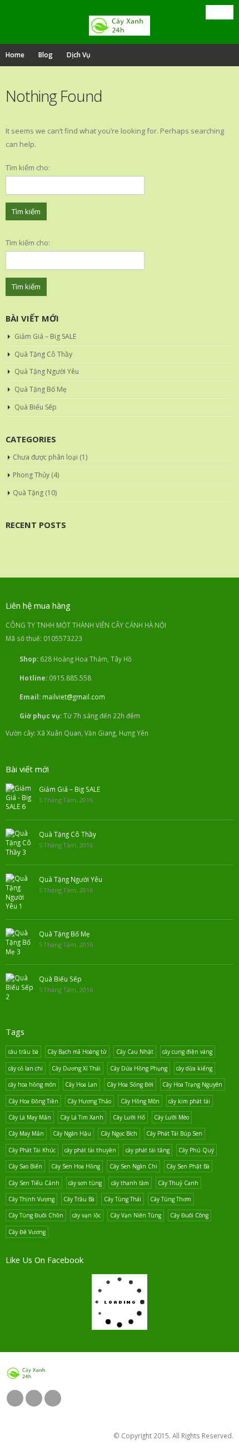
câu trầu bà (23, 1052)
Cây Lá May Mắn (29, 1117)
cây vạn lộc (86, 1215)
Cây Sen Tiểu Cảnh (33, 1183)
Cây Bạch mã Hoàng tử (77, 1052)
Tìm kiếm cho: (28, 167)
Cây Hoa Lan (81, 1084)
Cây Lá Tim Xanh (81, 1117)
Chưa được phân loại (45, 457)
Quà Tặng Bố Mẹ (40, 389)
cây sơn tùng (85, 1183)
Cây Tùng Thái (122, 1199)
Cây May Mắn (26, 1133)
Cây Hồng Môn (140, 1101)
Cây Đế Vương (27, 1232)
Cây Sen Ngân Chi (133, 1166)
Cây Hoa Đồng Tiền (33, 1101)
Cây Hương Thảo (89, 1101)
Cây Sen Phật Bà (188, 1166)
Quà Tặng (28, 492)
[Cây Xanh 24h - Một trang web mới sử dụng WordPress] (119, 26)
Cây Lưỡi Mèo (171, 1117)
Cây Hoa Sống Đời (130, 1084)
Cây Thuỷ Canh (178, 1183)
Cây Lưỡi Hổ (129, 1117)
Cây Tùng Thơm (170, 1199)
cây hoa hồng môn (32, 1084)
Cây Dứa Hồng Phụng (138, 1068)
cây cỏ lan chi (25, 1068)
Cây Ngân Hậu (72, 1133)
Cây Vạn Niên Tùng (135, 1215)
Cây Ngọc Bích (119, 1133)
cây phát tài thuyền (90, 1150)
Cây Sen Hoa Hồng (75, 1166)
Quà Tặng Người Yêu (46, 371)
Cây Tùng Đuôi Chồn (35, 1215)
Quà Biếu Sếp (35, 407)
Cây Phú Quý (196, 1150)
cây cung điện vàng (187, 1052)
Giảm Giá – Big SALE (45, 336)
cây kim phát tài (189, 1101)
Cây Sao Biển (25, 1166)
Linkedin (52, 1398)
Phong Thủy (31, 475)
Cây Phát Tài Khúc (32, 1150)
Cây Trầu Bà (78, 1199)
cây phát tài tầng (148, 1150)
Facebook (15, 1398)
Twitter (34, 1398)
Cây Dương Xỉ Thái (76, 1068)
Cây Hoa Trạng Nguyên (192, 1084)
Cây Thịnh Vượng (31, 1199)
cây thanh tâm (130, 1183)
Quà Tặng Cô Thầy (43, 354)
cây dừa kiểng (194, 1068)
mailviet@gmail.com (73, 696)
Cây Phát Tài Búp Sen (174, 1133)
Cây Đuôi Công (189, 1215)
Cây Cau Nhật (134, 1052)
